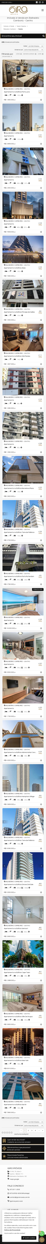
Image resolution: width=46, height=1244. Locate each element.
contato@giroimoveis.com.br (20, 1197)
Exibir (25, 46)
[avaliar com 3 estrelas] (7, 1133)
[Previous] (5, 73)
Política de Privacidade (12, 1230)
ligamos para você (16, 1201)
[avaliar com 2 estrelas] (5, 1133)
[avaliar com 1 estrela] (3, 1133)
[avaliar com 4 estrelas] (9, 1133)
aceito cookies (29, 1238)
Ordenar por (19, 50)
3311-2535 (15, 1189)
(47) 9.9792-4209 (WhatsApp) (19, 1193)
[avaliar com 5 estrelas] (12, 1133)
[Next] (40, 73)
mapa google (14, 1179)
